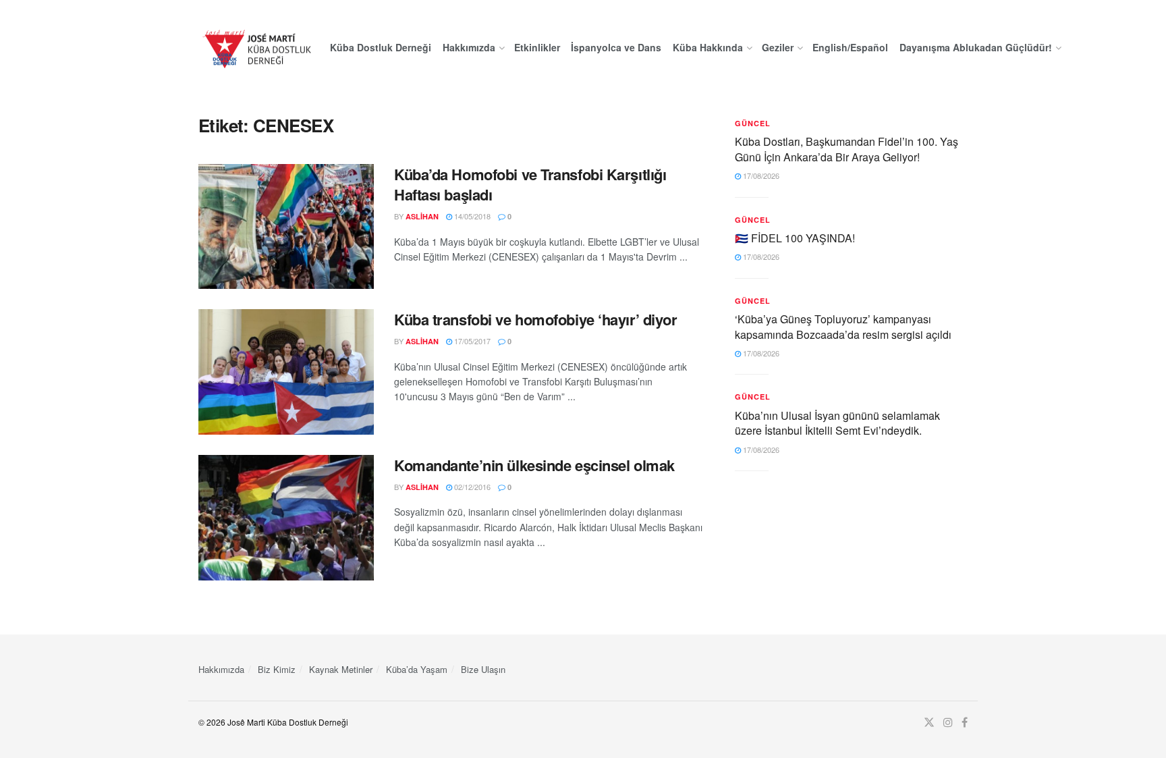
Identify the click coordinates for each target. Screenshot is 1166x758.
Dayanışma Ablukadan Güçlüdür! (975, 47)
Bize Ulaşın (483, 669)
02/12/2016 (471, 486)
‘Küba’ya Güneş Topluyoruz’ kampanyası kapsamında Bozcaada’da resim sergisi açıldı (843, 326)
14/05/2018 (471, 216)
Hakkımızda (469, 47)
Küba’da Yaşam (416, 669)
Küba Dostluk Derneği (380, 47)
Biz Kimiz (277, 669)
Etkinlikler (537, 47)
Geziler (778, 47)
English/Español (850, 47)
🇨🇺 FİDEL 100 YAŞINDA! (795, 238)
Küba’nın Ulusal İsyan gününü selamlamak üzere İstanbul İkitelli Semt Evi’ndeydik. (837, 423)
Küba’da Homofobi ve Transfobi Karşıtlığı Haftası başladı (530, 184)
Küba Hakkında (708, 47)
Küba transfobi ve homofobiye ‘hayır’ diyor (535, 319)
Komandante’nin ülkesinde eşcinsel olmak (534, 465)
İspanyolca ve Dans (616, 47)
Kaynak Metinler (340, 669)
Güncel (753, 123)
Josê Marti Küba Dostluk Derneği (287, 722)
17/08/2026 (760, 175)
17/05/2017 (471, 340)
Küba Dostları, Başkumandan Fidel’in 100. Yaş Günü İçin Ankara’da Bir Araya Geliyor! (846, 149)
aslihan (422, 216)
